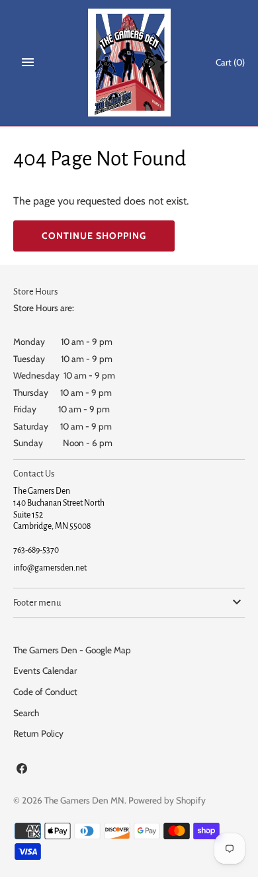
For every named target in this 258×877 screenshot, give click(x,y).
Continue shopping (94, 236)
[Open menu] (27, 62)
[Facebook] (22, 770)
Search (26, 713)
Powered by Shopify (167, 800)
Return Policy (38, 733)
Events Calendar (45, 670)
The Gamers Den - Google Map (72, 650)
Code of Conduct (45, 691)
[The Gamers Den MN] (129, 62)
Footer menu (37, 603)
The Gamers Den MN (84, 800)
